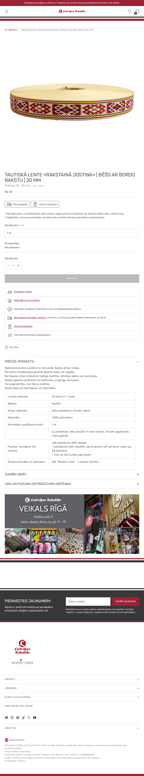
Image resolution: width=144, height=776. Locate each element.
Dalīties (13, 347)
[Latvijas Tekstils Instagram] (12, 718)
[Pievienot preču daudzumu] (18, 265)
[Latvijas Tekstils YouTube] (35, 718)
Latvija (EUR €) (16, 740)
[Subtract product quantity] (8, 265)
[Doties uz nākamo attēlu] (136, 576)
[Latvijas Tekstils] (72, 11)
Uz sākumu (11, 29)
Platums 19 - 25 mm (17, 185)
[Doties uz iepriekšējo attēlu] (128, 576)
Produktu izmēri (23, 291)
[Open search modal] (129, 11)
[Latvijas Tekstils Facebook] (7, 718)
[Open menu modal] (6, 11)
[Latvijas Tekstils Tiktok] (24, 718)
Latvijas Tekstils (32, 745)
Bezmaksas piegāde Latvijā (29, 317)
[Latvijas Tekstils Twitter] (29, 718)
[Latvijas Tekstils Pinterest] (18, 718)
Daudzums (11, 258)
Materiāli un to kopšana (27, 300)
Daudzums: (14, 225)
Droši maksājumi (23, 326)
